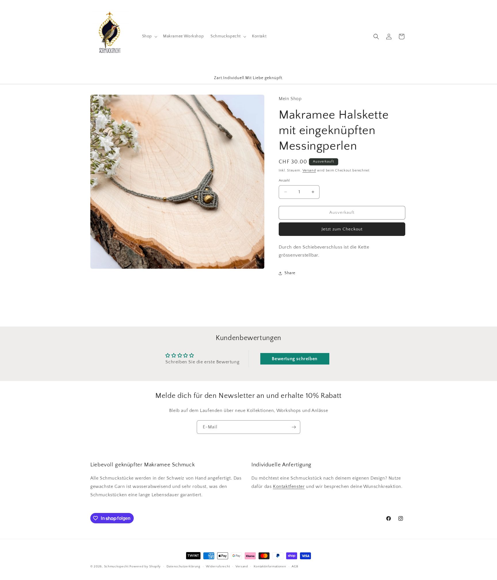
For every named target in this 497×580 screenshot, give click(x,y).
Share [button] (289, 273)
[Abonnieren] (293, 427)
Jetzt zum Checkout (342, 229)
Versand (309, 170)
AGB (295, 566)
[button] (149, 36)
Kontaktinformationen (270, 566)
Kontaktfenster (289, 486)
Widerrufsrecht (218, 566)
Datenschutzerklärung (183, 566)
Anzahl (284, 180)
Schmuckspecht (116, 566)
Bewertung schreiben (294, 358)
